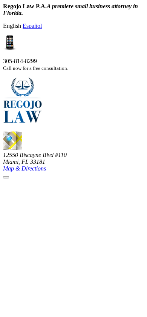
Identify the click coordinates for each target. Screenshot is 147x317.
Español (32, 26)
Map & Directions (24, 168)
